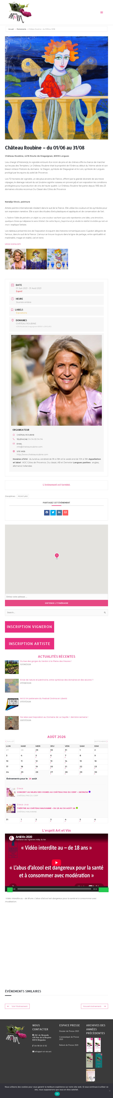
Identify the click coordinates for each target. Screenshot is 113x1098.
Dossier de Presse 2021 (69, 1031)
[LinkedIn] (59, 512)
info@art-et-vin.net (42, 1051)
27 (51, 772)
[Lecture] (10, 890)
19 (37, 766)
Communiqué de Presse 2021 (69, 1038)
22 (81, 766)
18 (22, 766)
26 (37, 772)
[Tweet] (53, 512)
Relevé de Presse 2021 (68, 1045)
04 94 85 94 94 (35, 439)
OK (57, 1094)
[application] (56, 863)
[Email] (65, 512)
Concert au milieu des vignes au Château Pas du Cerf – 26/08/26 (52, 792)
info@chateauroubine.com (29, 447)
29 (37, 750)
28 (66, 772)
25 (22, 772)
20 (51, 766)
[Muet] (101, 890)
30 (51, 750)
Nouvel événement (92, 1006)
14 (66, 761)
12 (37, 761)
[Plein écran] (106, 890)
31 (66, 750)
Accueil (11, 29)
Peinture (23, 496)
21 (66, 766)
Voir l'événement (20, 1006)
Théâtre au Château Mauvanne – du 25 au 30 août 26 (46, 808)
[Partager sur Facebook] (47, 512)
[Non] (109, 1090)
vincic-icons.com (13, 244)
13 (51, 761)
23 (95, 766)
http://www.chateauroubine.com (32, 454)
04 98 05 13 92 (40, 1045)
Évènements (21, 29)
